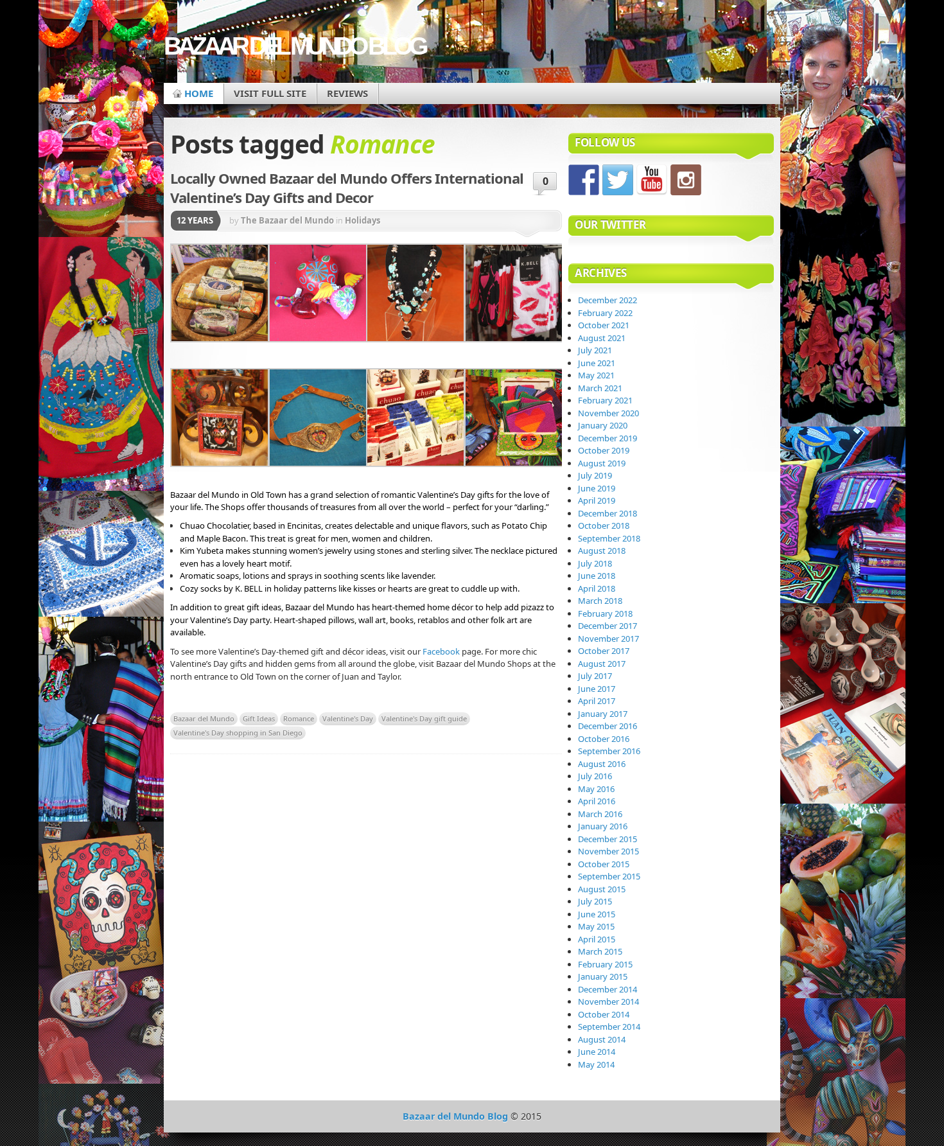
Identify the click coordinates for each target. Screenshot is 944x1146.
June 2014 (596, 1051)
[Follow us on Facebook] (583, 179)
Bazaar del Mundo (203, 718)
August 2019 (601, 463)
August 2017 (601, 663)
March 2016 (600, 814)
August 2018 (601, 550)
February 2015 (605, 964)
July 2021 (595, 350)
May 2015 (596, 926)
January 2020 (602, 425)
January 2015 (602, 976)
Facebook (441, 651)
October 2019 (603, 450)
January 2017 (602, 713)
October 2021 (603, 325)
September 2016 (609, 751)
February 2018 (605, 613)
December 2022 (607, 300)
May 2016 (596, 789)
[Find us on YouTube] (651, 179)
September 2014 (609, 1026)
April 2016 (596, 801)
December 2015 (607, 839)
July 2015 (595, 901)
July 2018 (595, 563)
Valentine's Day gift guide (424, 718)
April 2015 (596, 939)
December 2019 (607, 438)
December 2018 (607, 513)
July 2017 (595, 676)
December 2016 (607, 726)
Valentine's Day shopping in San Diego (237, 732)
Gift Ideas (259, 718)
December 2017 (607, 625)
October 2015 (603, 864)
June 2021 (596, 363)
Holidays (362, 220)
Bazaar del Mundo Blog (294, 46)
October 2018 (603, 525)
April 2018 (596, 588)
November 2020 (608, 413)
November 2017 (608, 638)
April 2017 (596, 701)
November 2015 (608, 851)
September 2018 (609, 538)
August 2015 (601, 889)
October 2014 (603, 1014)
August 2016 (601, 764)
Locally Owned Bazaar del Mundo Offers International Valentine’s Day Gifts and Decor (346, 187)
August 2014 (601, 1039)
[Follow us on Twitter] (617, 179)
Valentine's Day (347, 718)
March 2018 (600, 600)
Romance (298, 718)
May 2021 (596, 375)
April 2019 (596, 500)
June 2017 (596, 688)
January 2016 (602, 826)
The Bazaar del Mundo (287, 220)
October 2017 (603, 651)
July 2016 (595, 776)
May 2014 (596, 1064)
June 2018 (596, 575)
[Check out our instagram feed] (685, 179)
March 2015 (600, 951)
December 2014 (607, 989)
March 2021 (600, 388)
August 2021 (601, 338)
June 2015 (596, 914)
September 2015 (609, 876)
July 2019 (595, 475)
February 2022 (605, 313)
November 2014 (608, 1001)
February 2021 (605, 400)
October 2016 (603, 739)
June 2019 (596, 488)
